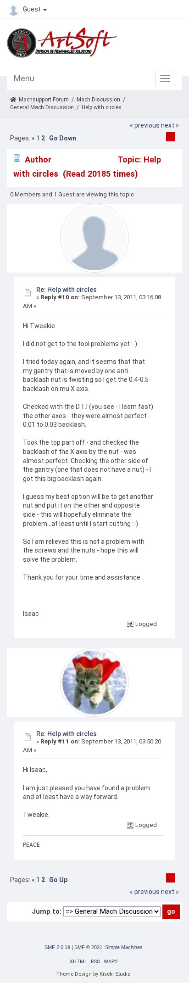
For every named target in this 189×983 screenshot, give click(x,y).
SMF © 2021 (88, 947)
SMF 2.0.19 (57, 947)
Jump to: (46, 911)
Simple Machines (124, 947)
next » (170, 125)
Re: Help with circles (66, 289)
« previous (145, 125)
